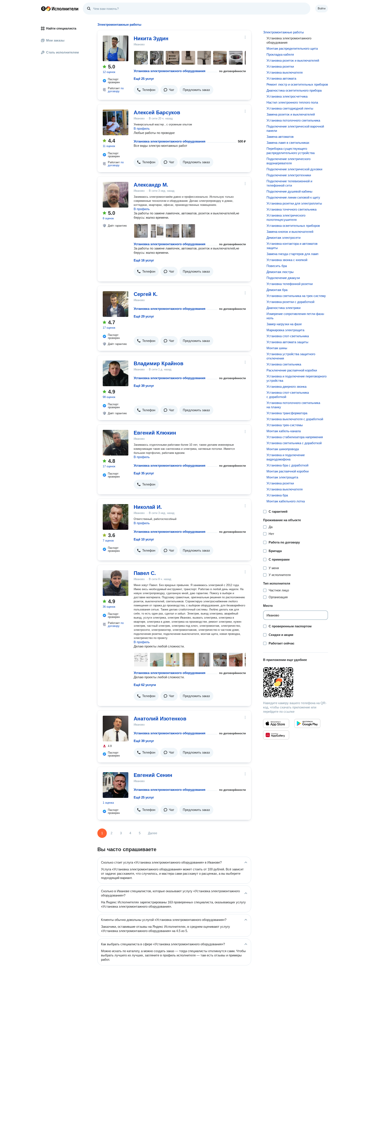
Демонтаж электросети (283, 237)
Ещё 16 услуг (144, 260)
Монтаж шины (276, 348)
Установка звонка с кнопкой (286, 260)
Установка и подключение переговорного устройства (296, 378)
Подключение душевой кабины (289, 191)
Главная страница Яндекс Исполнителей (60, 8)
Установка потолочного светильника (293, 120)
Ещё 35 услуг (144, 473)
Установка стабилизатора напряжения (294, 437)
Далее (152, 833)
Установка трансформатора (286, 413)
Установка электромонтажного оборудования (169, 71)
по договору (116, 90)
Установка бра (277, 495)
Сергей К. (146, 294)
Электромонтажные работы (283, 32)
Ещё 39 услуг (144, 385)
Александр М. (151, 185)
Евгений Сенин (153, 775)
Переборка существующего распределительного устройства (290, 151)
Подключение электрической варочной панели (295, 128)
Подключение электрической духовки (294, 169)
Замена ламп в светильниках (287, 142)
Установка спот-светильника (287, 336)
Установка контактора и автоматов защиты (292, 246)
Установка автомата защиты (287, 342)
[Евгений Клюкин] (115, 443)
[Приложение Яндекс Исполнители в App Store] (276, 723)
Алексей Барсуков (157, 112)
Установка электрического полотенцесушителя (285, 217)
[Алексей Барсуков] (115, 122)
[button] (146, 90)
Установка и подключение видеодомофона (285, 457)
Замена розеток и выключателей (290, 114)
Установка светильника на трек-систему (296, 296)
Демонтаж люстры (280, 272)
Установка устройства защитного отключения (290, 356)
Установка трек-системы (284, 425)
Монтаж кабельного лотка (285, 501)
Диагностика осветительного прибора (294, 90)
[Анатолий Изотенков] (115, 728)
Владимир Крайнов (158, 363)
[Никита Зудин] (115, 48)
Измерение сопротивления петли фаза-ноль (295, 316)
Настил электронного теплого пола (292, 102)
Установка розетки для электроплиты (294, 203)
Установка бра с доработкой (287, 465)
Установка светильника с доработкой (294, 443)
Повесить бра (276, 266)
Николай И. (148, 507)
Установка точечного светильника (291, 209)
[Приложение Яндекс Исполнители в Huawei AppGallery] (276, 734)
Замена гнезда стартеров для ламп (292, 254)
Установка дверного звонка (286, 386)
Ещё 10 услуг (144, 539)
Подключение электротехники (288, 175)
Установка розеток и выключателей (292, 60)
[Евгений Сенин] (115, 785)
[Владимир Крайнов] (115, 373)
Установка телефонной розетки (289, 284)
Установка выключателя (284, 72)
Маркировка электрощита (285, 330)
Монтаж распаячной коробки (287, 471)
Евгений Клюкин (155, 433)
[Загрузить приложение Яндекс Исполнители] (295, 682)
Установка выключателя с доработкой (294, 419)
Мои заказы (55, 40)
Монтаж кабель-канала (283, 431)
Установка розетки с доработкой (290, 302)
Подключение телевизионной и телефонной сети (289, 183)
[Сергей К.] (115, 304)
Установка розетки (280, 66)
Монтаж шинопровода (282, 449)
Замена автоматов (280, 136)
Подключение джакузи (283, 278)
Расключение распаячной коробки (291, 370)
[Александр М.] (115, 195)
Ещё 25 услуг (144, 78)
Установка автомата (281, 78)
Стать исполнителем (62, 52)
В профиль (142, 128)
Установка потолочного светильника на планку (293, 405)
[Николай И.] (115, 517)
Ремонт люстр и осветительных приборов (297, 84)
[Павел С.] (115, 583)
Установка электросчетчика (287, 96)
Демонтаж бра (276, 290)
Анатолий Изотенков (160, 718)
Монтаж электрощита (282, 477)
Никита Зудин (151, 38)
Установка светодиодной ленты (289, 108)
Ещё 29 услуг (144, 316)
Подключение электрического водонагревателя (288, 161)
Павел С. (145, 573)
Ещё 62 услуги (145, 685)
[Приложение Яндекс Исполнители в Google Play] (307, 723)
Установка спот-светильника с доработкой (287, 395)
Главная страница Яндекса (43, 8)
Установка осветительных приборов (293, 225)
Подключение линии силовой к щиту (293, 197)
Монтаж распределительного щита (292, 48)
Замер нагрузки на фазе (284, 324)
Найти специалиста (61, 28)
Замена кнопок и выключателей (289, 231)
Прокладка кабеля (280, 54)
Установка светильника (283, 364)
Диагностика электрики (283, 308)
